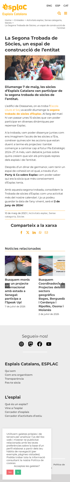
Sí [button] (18, 472)
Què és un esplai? (16, 404)
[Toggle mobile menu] (66, 13)
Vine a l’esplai (14, 408)
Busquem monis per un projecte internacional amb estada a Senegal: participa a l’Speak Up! (18, 265)
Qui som (10, 370)
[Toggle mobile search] (59, 13)
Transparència (14, 378)
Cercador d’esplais (17, 412)
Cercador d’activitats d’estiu (23, 415)
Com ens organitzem (19, 374)
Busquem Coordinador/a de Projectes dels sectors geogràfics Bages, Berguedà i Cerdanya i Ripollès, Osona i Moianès (51, 265)
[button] (7, 285)
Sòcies (20, 216)
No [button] (10, 472)
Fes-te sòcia (13, 382)
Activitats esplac (38, 213)
